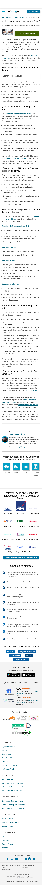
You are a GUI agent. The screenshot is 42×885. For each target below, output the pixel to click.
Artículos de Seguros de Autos (13, 787)
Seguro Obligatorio (21, 660)
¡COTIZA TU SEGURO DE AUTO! (27, 33)
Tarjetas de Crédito (9, 826)
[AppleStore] (28, 675)
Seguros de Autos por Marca (12, 791)
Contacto (5, 762)
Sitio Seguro (6, 754)
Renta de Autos (7, 819)
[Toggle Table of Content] (36, 76)
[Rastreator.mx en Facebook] (7, 859)
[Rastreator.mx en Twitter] (12, 858)
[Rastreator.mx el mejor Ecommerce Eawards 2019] (33, 718)
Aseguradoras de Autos (27, 652)
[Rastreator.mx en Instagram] (25, 859)
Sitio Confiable (7, 758)
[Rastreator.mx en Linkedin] (21, 858)
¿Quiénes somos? (8, 747)
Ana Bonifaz (17, 434)
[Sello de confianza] (22, 718)
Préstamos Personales (10, 822)
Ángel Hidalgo (21, 447)
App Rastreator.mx (21, 667)
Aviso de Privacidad (28, 865)
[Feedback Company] (8, 700)
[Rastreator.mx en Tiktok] (34, 858)
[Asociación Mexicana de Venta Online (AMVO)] (21, 733)
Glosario (5, 837)
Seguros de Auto (8, 779)
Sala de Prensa (7, 844)
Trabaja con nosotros (10, 765)
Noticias (29, 656)
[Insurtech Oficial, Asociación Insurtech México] (28, 726)
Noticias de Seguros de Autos (13, 783)
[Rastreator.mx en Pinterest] (29, 858)
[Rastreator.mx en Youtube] (16, 858)
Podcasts (5, 840)
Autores (4, 750)
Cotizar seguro (34, 11)
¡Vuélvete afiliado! (8, 769)
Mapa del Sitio (7, 848)
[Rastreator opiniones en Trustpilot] (18, 726)
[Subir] (38, 881)
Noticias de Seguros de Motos (13, 801)
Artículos (10, 652)
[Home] (3, 17)
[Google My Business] (8, 691)
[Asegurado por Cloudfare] (9, 718)
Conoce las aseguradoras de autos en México (21, 557)
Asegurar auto (15, 656)
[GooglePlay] (14, 675)
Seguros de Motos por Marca (13, 808)
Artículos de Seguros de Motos (13, 805)
